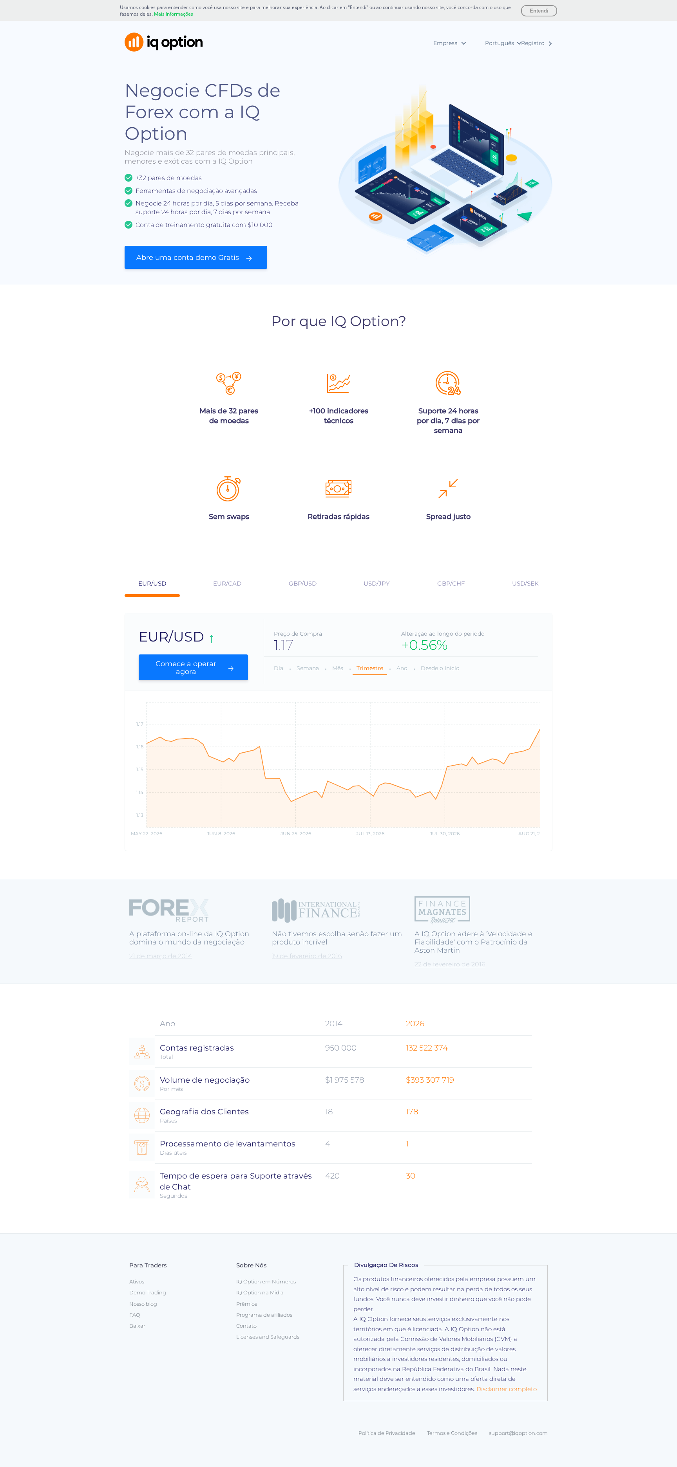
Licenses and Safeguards (267, 1337)
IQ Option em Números (432, 61)
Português (499, 43)
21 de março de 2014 (160, 956)
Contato (246, 1326)
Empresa (445, 43)
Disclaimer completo (506, 1389)
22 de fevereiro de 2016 (450, 964)
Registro (533, 43)
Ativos (136, 1281)
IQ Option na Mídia (425, 72)
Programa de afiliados (264, 1315)
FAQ (134, 1315)
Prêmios (411, 84)
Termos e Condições (452, 1433)
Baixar (137, 1326)
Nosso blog (143, 1304)
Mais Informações (173, 14)
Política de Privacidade (386, 1433)
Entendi (539, 11)
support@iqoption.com (518, 1433)
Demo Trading (147, 1292)
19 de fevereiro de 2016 (307, 956)
